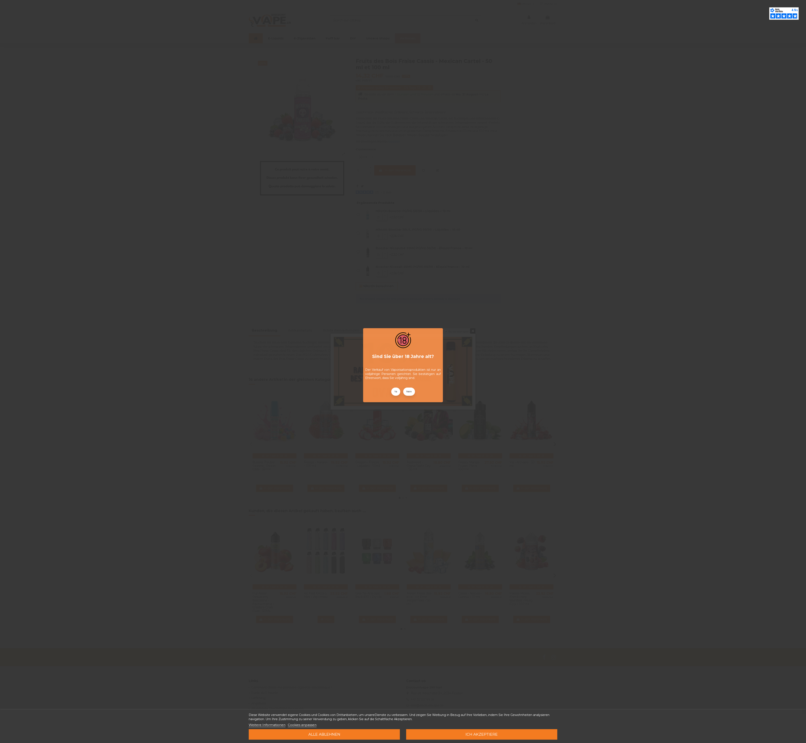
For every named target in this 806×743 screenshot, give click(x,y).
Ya (395, 391)
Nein (409, 391)
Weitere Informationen (267, 725)
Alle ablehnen (324, 734)
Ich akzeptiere (482, 734)
